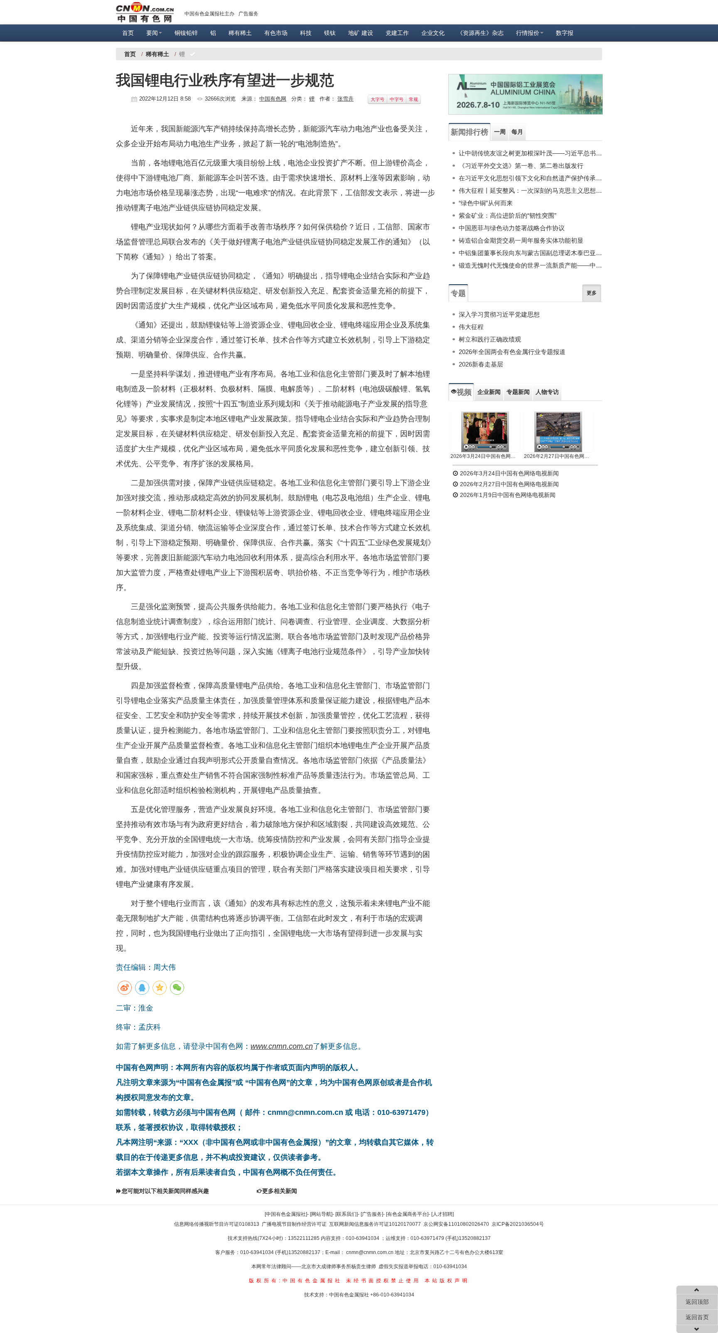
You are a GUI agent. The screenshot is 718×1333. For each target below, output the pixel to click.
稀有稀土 (240, 33)
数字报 (564, 33)
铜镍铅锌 (186, 33)
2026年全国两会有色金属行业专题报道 (512, 351)
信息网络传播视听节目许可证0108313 (216, 1224)
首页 (128, 33)
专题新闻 (518, 392)
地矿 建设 (360, 33)
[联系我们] (346, 1214)
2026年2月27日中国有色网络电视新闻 (558, 456)
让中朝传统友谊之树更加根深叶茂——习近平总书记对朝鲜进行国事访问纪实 (530, 153)
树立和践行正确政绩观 (490, 339)
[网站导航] (321, 1214)
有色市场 (276, 33)
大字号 (377, 99)
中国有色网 (272, 99)
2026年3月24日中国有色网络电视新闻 (485, 456)
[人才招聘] (442, 1214)
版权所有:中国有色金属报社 (295, 1281)
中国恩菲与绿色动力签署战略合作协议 (512, 227)
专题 (458, 293)
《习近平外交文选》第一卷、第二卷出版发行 (521, 165)
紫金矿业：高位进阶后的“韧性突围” (507, 215)
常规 (413, 99)
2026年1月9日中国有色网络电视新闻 (507, 495)
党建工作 (397, 33)
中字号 (396, 99)
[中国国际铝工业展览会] (525, 94)
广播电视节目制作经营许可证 (294, 1224)
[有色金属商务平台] (407, 1214)
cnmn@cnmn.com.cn (370, 1252)
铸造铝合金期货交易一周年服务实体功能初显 (521, 240)
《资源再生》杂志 (480, 33)
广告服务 (248, 14)
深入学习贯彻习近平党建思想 (499, 314)
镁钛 (330, 33)
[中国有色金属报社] (286, 1214)
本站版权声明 (447, 1281)
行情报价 (527, 33)
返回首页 (697, 1317)
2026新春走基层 (481, 364)
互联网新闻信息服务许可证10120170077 (375, 1224)
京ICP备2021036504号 (518, 1224)
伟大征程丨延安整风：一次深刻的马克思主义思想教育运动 (530, 190)
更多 (592, 293)
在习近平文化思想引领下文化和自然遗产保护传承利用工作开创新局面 (530, 178)
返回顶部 (697, 1302)
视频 (464, 392)
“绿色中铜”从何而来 (486, 203)
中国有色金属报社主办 (209, 14)
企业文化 (433, 33)
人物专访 (547, 392)
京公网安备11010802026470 (456, 1224)
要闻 (152, 33)
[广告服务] (372, 1214)
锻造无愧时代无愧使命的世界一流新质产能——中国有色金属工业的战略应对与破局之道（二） (530, 265)
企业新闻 (489, 392)
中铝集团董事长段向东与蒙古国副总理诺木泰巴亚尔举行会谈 (530, 252)
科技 (306, 33)
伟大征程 (471, 326)
